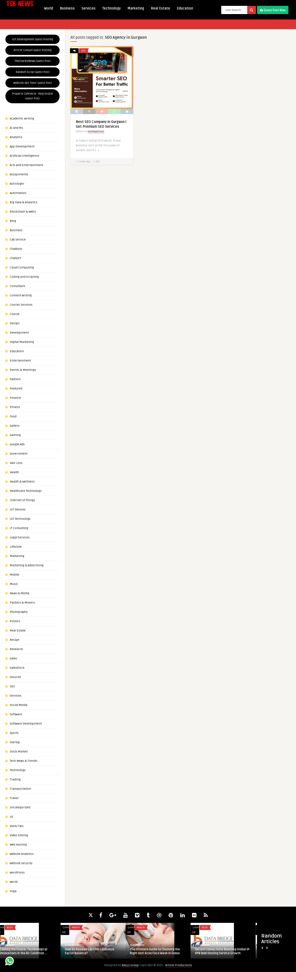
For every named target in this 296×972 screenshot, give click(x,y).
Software (16, 714)
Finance (15, 398)
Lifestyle (16, 547)
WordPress (17, 872)
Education (185, 8)
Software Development (26, 723)
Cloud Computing (22, 267)
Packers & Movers (22, 602)
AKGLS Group (130, 965)
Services (88, 8)
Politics (15, 621)
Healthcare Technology (26, 491)
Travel (14, 798)
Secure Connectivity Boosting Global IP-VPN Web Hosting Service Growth (162, 951)
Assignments (19, 174)
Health (14, 472)
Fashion (15, 379)
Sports (14, 733)
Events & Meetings (23, 370)
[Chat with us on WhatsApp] (9, 962)
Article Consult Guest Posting (33, 50)
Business (67, 8)
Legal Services (20, 537)
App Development (22, 146)
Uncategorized (20, 807)
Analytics (16, 137)
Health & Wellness (22, 481)
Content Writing (21, 295)
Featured (16, 388)
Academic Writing (22, 118)
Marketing (135, 8)
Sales (13, 658)
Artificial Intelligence (24, 156)
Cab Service (18, 239)
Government (19, 453)
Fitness (15, 407)
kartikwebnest (96, 131)
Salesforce (17, 668)
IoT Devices (18, 509)
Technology (111, 8)
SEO (12, 686)
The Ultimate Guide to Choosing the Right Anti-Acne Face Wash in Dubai (94, 951)
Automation (18, 193)
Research (16, 649)
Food (13, 416)
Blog (13, 221)
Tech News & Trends (23, 761)
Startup (15, 742)
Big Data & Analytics (23, 202)
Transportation (20, 789)
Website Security (21, 863)
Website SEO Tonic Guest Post (32, 83)
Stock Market (19, 751)
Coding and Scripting (24, 277)
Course (15, 314)
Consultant (17, 286)
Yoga (13, 891)
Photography (19, 612)
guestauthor (11, 945)
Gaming (15, 435)
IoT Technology (20, 519)
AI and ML (16, 128)
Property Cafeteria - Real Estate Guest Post (32, 96)
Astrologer (17, 184)
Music (14, 584)
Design (15, 323)
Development (19, 332)
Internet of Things (22, 500)
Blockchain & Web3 (23, 211)
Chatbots (16, 249)
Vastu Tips (17, 826)
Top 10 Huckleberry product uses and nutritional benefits (225, 951)
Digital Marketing (22, 342)
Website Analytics (22, 854)
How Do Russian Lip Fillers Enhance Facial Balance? (29, 951)
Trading (15, 779)
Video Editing (19, 835)
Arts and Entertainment (26, 165)
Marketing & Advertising (27, 565)
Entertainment (20, 360)
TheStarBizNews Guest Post (32, 61)
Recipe (14, 640)
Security (15, 677)
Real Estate (160, 8)
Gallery (15, 426)
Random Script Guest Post (32, 72)
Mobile (14, 574)
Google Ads (17, 444)
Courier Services (21, 305)
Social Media (18, 705)
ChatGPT (15, 258)
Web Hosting (18, 844)
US (11, 817)
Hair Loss (16, 463)
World (48, 8)
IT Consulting (19, 528)
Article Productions (178, 965)
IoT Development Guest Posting (32, 39)
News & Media (19, 593)
